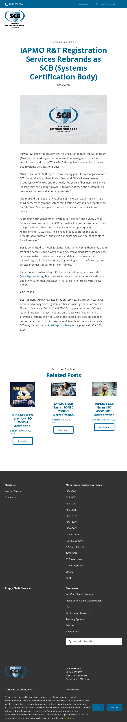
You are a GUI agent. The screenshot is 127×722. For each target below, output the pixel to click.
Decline (114, 707)
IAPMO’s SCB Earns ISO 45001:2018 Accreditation (104, 409)
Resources (72, 588)
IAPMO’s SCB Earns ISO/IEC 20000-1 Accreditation (63, 409)
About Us (10, 484)
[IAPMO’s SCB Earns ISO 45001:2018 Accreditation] (104, 384)
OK (98, 707)
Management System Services (84, 484)
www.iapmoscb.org (32, 276)
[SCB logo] (15, 11)
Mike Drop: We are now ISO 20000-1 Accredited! (23, 420)
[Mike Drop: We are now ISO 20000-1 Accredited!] (22, 384)
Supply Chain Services (18, 588)
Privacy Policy (72, 689)
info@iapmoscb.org (60, 325)
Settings (68, 718)
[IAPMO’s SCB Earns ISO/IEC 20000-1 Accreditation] (63, 384)
